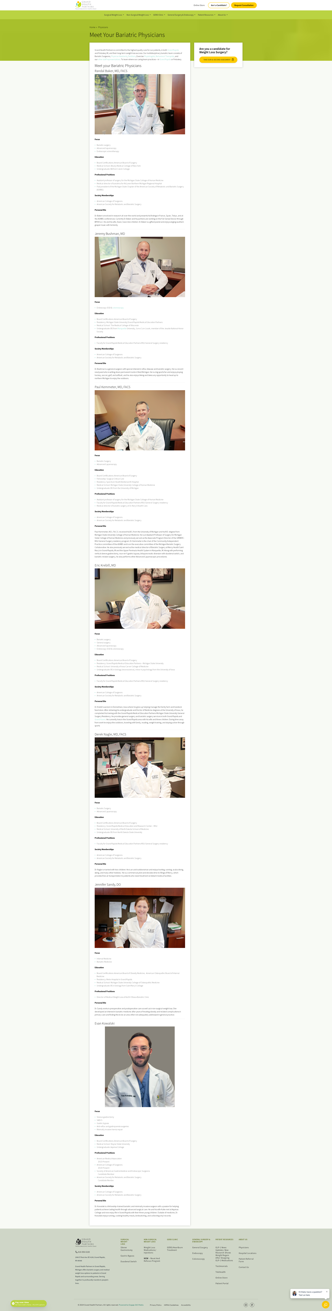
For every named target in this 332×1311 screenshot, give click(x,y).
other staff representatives (109, 59)
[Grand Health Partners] (85, 5)
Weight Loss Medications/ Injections (150, 1250)
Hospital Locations (248, 1253)
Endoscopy (197, 1253)
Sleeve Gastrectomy (127, 1248)
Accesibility (186, 1305)
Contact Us (244, 1267)
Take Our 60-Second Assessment (217, 60)
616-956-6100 (84, 1252)
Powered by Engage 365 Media (131, 1305)
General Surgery (200, 1247)
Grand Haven (100, 719)
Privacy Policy (155, 1305)
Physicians (244, 1247)
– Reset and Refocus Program (152, 1259)
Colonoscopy (198, 1259)
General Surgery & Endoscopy (180, 14)
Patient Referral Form (246, 1260)
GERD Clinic (158, 14)
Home (92, 27)
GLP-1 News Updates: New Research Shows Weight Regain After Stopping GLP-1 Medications (224, 1254)
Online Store (199, 5)
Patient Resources (205, 14)
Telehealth (221, 1272)
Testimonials (222, 1266)
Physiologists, (149, 56)
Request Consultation (244, 5)
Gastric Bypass (127, 1255)
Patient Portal (222, 1283)
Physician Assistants (119, 56)
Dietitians (132, 56)
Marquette (122, 328)
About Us (222, 14)
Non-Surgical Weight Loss (138, 14)
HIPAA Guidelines (171, 1305)
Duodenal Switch (129, 1261)
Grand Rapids (173, 50)
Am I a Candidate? (219, 5)
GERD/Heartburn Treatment (175, 1248)
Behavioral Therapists (165, 56)
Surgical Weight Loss (113, 14)
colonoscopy (118, 307)
